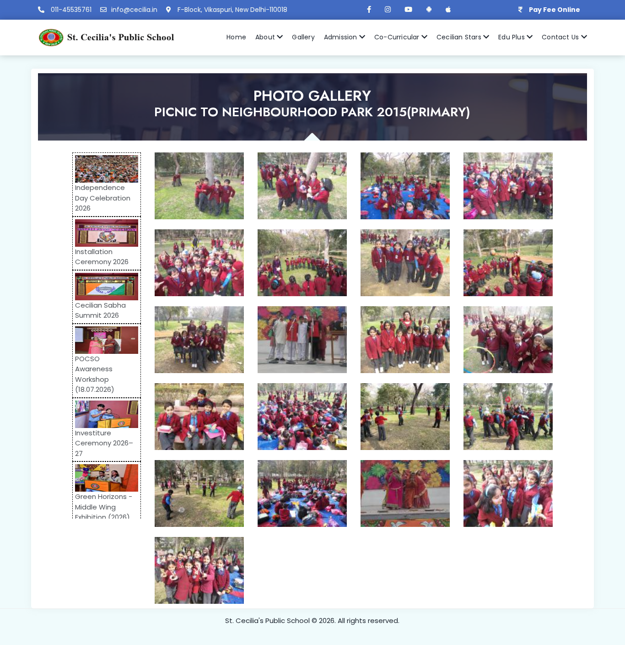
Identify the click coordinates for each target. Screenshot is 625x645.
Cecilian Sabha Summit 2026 (100, 310)
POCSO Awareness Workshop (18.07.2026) (94, 374)
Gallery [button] (303, 37)
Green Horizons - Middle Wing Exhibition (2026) (103, 507)
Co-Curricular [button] (397, 37)
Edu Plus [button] (512, 37)
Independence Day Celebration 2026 (102, 198)
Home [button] (236, 37)
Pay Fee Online (554, 9)
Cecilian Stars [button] (459, 37)
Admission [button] (341, 37)
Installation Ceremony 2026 (102, 257)
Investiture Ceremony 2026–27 (104, 443)
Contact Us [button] (561, 37)
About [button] (266, 37)
